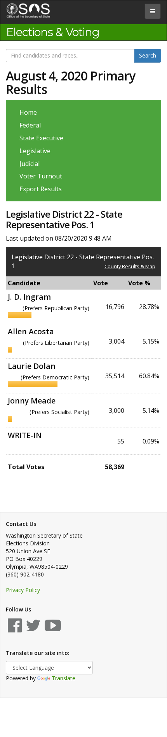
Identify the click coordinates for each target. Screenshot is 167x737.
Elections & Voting (52, 32)
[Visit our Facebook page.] (15, 629)
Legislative (34, 151)
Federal (30, 125)
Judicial (29, 163)
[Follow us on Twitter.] (33, 629)
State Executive (41, 138)
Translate (63, 678)
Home (28, 112)
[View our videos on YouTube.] (53, 629)
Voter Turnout (40, 176)
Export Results (40, 189)
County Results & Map (129, 266)
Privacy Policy (23, 590)
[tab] (152, 11)
